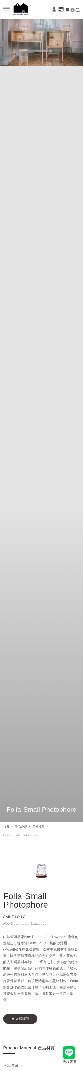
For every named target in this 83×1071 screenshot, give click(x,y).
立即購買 (22, 1019)
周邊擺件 (38, 826)
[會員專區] (54, 9)
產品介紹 (21, 826)
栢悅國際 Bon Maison (21, 9)
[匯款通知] (61, 9)
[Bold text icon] (6, 8)
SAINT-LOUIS (14, 917)
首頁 (6, 826)
